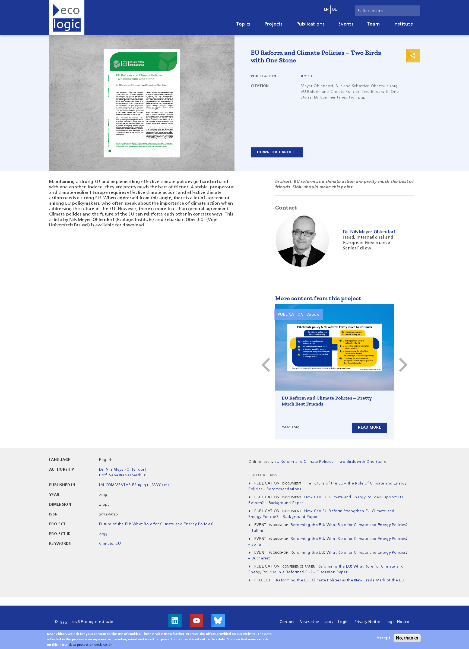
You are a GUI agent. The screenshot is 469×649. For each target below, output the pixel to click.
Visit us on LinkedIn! (175, 620)
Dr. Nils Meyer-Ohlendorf (122, 469)
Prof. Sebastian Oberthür (122, 475)
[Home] (66, 17)
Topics (243, 24)
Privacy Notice (367, 622)
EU (118, 544)
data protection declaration (91, 645)
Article (307, 76)
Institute (403, 24)
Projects (273, 24)
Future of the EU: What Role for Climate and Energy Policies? (156, 524)
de (334, 9)
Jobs (329, 622)
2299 (103, 534)
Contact (287, 622)
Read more (369, 427)
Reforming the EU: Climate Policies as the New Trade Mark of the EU (340, 580)
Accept (383, 638)
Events (345, 24)
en (326, 9)
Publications (310, 24)
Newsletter (309, 622)
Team (373, 24)
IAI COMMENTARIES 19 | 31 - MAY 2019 (134, 485)
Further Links (262, 475)
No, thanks (407, 638)
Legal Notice (397, 622)
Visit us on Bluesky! (218, 620)
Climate (106, 544)
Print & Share (413, 55)
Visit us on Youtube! (196, 620)
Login (343, 622)
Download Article (277, 152)
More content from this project (318, 298)
